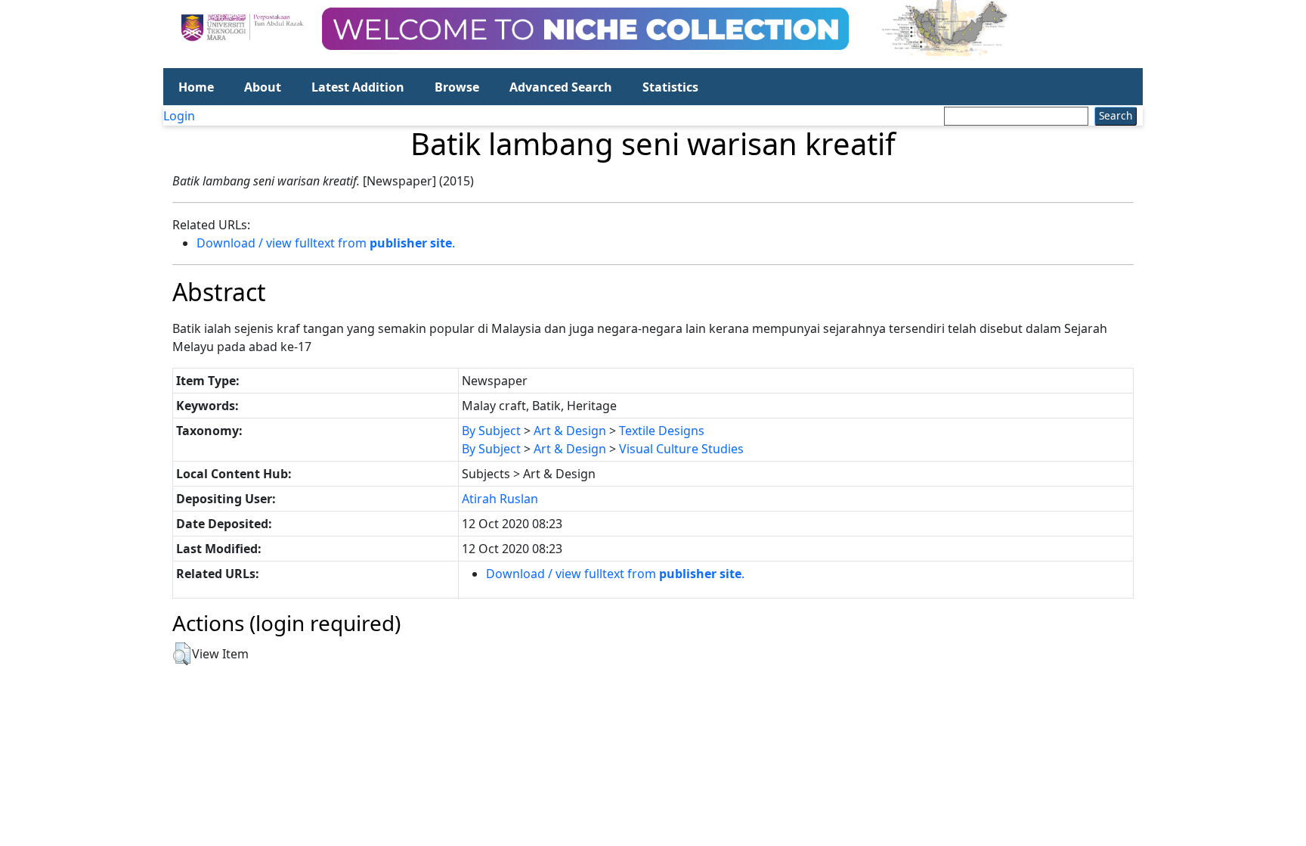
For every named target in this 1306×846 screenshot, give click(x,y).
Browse (457, 87)
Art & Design (570, 430)
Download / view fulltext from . (326, 243)
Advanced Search (560, 87)
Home (196, 87)
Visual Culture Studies (681, 448)
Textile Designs (661, 430)
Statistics (670, 87)
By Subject (491, 430)
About (262, 87)
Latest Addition (357, 87)
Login (179, 115)
